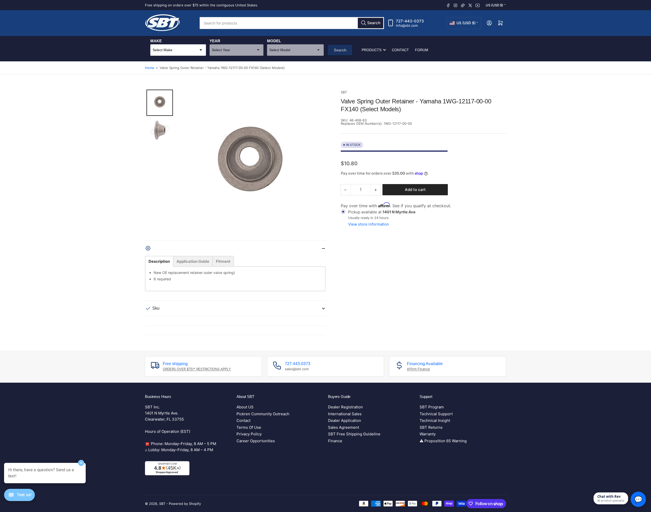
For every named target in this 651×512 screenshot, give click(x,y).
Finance (335, 440)
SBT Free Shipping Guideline (354, 434)
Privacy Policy (249, 434)
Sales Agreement (343, 427)
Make (156, 41)
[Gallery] (235, 165)
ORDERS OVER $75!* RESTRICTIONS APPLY (197, 369)
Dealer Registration (345, 407)
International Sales (345, 413)
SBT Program (432, 407)
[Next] (318, 165)
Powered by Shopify (185, 504)
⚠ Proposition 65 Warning (443, 440)
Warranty (428, 434)
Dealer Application (344, 420)
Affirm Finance (418, 369)
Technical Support (436, 413)
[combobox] (292, 23)
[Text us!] (19, 499)
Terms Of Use (248, 427)
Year (215, 41)
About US (245, 407)
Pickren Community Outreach (262, 413)
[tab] (159, 261)
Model (274, 41)
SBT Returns (431, 427)
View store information (368, 224)
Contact (400, 50)
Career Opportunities (255, 440)
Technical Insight (435, 420)
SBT (344, 92)
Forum (421, 50)
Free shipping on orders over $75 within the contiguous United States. (201, 5)
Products (371, 50)
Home (149, 68)
